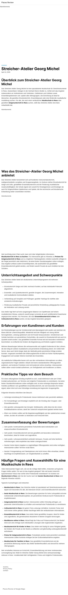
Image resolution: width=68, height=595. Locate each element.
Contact (5, 570)
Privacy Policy (7, 568)
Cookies (5, 567)
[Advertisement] (34, 34)
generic (4, 65)
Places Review (7, 2)
